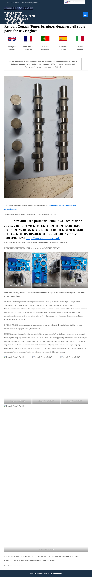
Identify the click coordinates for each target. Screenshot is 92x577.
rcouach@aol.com (32, 2)
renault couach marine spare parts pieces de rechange (20, 18)
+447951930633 (13, 2)
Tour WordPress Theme (39, 573)
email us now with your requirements (62, 205)
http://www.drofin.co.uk (43, 238)
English (71, 2)
